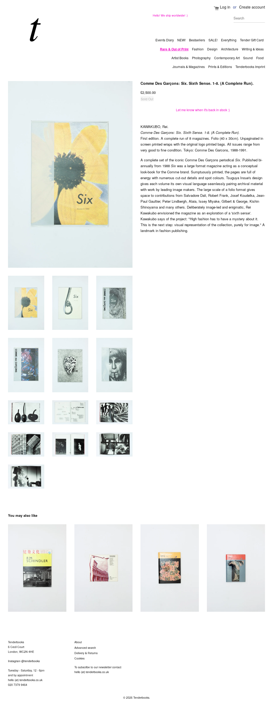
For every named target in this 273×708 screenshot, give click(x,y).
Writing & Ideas (253, 49)
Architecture (229, 49)
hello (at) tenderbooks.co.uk (25, 680)
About (78, 642)
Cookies (79, 658)
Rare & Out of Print (174, 49)
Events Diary (164, 40)
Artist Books (179, 57)
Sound (248, 57)
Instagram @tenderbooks (24, 661)
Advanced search (85, 648)
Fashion (198, 49)
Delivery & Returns (86, 653)
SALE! (213, 40)
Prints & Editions (220, 66)
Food (260, 57)
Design (212, 49)
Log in (225, 7)
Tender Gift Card (252, 40)
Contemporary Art (227, 57)
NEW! (181, 40)
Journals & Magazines (188, 66)
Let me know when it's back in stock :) (203, 109)
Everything (228, 40)
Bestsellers (197, 40)
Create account (252, 7)
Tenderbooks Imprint (250, 66)
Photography (201, 57)
